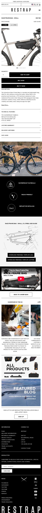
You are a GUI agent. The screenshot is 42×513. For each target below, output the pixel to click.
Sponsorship (5, 499)
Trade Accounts (7, 446)
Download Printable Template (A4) (21, 254)
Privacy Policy (6, 437)
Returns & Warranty (8, 435)
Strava (3, 491)
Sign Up (21, 416)
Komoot (4, 493)
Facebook (4, 483)
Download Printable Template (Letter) (21, 259)
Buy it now (21, 86)
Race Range (5, 21)
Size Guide (37, 21)
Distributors (5, 441)
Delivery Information (8, 433)
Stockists (4, 444)
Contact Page (25, 448)
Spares (3, 448)
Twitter (4, 487)
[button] (38, 158)
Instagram (4, 485)
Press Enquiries (6, 497)
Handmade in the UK (15, 302)
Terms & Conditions (8, 439)
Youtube (4, 489)
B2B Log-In (4, 4)
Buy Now (21, 80)
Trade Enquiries (6, 502)
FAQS (3, 431)
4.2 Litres (14, 25)
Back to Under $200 (21, 294)
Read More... (5, 105)
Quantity (4, 71)
